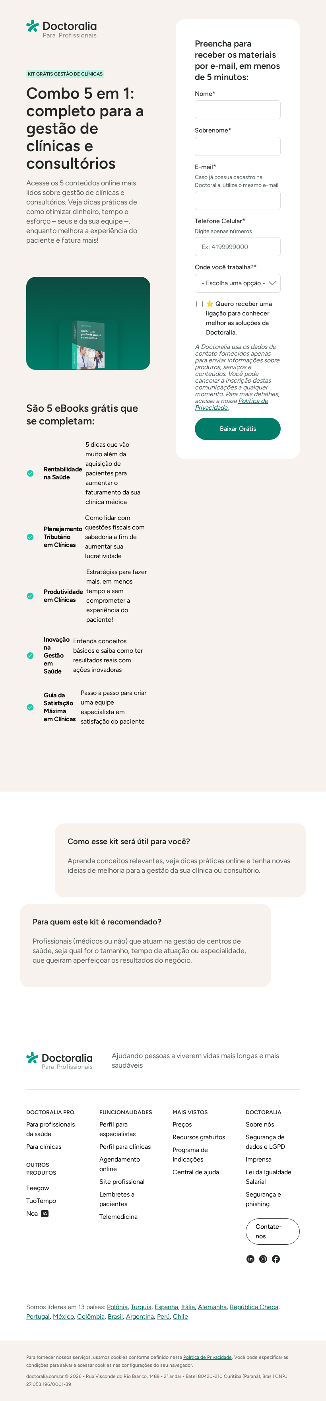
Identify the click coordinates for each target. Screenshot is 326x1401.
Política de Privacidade (207, 1357)
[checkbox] (238, 318)
